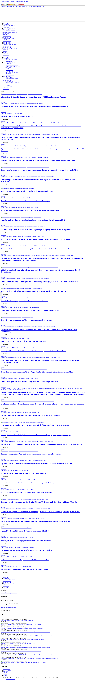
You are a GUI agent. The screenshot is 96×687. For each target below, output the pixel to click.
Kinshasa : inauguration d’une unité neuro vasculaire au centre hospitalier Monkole (31, 454)
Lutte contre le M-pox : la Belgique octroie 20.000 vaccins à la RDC (25, 560)
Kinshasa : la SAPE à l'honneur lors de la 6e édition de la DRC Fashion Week (18, 643)
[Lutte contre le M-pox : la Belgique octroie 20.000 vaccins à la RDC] (16, 556)
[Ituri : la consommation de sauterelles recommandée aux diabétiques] (16, 197)
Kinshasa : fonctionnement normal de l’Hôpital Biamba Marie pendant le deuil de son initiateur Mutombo (39, 502)
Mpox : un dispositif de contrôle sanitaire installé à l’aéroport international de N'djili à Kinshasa (35, 521)
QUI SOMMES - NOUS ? (12, 59)
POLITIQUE (9, 63)
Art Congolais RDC (7, 670)
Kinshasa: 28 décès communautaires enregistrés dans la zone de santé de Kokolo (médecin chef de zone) (38, 249)
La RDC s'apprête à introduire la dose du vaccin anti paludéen (23, 473)
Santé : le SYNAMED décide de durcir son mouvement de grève (24, 341)
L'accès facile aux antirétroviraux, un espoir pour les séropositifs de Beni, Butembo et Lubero (34, 483)
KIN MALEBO (9, 70)
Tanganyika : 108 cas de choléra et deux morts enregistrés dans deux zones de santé (30, 310)
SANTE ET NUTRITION (12, 72)
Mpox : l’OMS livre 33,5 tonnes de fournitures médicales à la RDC (25, 531)
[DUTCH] (16, 4)
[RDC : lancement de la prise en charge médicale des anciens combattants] (17, 188)
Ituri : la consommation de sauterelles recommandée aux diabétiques (25, 201)
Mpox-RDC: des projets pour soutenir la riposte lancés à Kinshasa (24, 301)
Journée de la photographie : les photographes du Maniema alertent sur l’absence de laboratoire (22, 628)
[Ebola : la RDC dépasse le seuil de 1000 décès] (11, 113)
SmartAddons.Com (10, 679)
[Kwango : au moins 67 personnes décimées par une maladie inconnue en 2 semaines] (20, 412)
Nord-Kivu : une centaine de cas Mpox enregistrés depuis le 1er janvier (26, 320)
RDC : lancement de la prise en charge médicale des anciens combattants (27, 191)
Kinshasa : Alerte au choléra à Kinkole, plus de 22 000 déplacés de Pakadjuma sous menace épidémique (38, 160)
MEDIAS (5, 84)
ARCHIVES (6, 87)
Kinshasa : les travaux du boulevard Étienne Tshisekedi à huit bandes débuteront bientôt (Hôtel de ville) (23, 662)
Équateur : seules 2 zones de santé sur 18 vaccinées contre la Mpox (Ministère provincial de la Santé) (37, 463)
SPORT (8, 68)
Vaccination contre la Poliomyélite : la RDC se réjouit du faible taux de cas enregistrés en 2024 (35, 425)
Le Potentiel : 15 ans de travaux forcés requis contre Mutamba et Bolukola (17, 620)
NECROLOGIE (10, 75)
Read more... (3, 102)
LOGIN (11, 86)
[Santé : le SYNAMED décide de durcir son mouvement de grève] (16, 338)
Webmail (5, 674)
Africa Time (6, 672)
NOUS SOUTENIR (16, 1)
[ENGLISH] (4, 4)
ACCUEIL (3, 1)
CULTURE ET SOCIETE (12, 65)
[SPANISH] (11, 4)
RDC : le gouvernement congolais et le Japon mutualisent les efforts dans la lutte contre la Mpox (35, 239)
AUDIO (8, 85)
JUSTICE (8, 73)
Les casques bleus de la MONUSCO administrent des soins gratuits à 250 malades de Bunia (33, 351)
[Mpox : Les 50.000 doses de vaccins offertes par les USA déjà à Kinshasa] (17, 547)
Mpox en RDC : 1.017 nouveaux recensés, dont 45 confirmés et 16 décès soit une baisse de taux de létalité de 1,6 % (41, 444)
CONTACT (6, 89)
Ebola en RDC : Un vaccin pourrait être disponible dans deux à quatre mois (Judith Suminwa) (34, 107)
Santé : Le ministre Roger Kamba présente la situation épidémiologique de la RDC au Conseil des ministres (39, 281)
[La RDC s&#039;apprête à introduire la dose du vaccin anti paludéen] (15, 470)
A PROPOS (8, 1)
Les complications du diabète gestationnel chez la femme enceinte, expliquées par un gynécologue (35, 435)
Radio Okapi (6, 671)
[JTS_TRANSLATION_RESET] (2, 4)
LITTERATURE (10, 71)
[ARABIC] (7, 4)
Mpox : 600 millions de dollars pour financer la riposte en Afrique (24, 569)
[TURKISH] (23, 4)
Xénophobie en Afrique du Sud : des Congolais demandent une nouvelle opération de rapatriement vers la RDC (25, 632)
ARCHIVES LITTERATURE (13, 82)
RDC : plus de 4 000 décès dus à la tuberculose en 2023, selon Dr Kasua (26, 492)
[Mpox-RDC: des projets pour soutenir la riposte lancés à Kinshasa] (16, 297)
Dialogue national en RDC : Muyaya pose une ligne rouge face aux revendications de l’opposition (22, 639)
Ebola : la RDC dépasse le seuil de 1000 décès (17, 116)
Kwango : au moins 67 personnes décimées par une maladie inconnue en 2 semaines (30, 415)
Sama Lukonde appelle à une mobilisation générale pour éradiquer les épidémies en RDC (33, 220)
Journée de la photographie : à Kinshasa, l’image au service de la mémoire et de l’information (21, 624)
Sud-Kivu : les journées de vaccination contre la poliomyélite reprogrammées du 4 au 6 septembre (36, 230)
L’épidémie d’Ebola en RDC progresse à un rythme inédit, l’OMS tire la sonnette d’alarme (33, 97)
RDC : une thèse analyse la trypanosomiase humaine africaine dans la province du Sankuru (33, 291)
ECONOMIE (9, 67)
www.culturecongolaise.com (9, 593)
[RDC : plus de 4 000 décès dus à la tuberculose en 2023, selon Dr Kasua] (17, 489)
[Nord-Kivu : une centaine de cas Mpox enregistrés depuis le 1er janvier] (17, 317)
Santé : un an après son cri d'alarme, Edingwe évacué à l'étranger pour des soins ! (30, 381)
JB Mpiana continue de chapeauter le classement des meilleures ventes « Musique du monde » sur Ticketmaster (25, 647)
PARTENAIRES (24, 1)
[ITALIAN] (14, 4)
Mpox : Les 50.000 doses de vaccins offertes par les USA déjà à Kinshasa (26, 550)
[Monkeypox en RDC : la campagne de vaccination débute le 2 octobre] (17, 537)
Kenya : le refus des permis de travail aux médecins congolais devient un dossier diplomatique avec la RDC (39, 170)
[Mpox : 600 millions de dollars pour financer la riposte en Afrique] (16, 566)
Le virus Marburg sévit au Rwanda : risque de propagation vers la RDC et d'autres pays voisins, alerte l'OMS (40, 512)
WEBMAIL (9, 61)
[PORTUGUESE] (19, 4)
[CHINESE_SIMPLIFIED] (9, 4)
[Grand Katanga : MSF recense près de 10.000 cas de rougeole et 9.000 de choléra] (19, 207)
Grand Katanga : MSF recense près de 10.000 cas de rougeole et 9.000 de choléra (30, 210)
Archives (5, 675)
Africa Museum (6, 669)
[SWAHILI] (21, 4)
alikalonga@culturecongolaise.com (8, 607)
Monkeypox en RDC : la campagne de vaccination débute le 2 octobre (26, 540)
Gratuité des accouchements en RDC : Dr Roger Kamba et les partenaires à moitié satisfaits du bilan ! (37, 372)
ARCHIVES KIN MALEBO (12, 78)
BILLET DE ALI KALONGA (13, 66)
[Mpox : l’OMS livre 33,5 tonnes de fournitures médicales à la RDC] (16, 528)
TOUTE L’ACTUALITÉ (9, 62)
